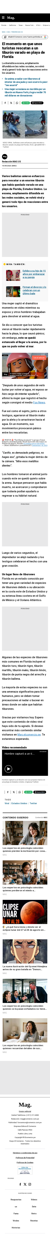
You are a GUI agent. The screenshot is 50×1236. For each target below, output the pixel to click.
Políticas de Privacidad (25, 1158)
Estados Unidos (19, 803)
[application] (25, 763)
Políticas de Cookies (25, 1162)
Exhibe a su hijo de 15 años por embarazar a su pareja (34, 274)
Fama (16, 1213)
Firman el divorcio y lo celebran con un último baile (34, 290)
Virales (16, 1220)
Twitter (33, 803)
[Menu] (4, 18)
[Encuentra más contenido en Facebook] (5, 102)
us (16, 1206)
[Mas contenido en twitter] (25, 1184)
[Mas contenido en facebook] (20, 1184)
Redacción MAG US (11, 161)
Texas (21, 25)
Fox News (39, 402)
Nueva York (29, 25)
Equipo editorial (25, 1111)
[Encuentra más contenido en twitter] (11, 102)
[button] (8, 769)
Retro (34, 1213)
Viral (7, 803)
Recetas (34, 1220)
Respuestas (16, 1199)
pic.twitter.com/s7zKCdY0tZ (34, 443)
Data (34, 1206)
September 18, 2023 (39, 445)
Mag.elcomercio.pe (29, 734)
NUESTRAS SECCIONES (25, 1193)
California (12, 25)
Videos (34, 1199)
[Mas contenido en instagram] (29, 1184)
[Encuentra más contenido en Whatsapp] (17, 102)
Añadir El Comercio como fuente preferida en (25, 37)
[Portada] (25, 1109)
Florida (3, 25)
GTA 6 (38, 25)
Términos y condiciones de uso (25, 1153)
